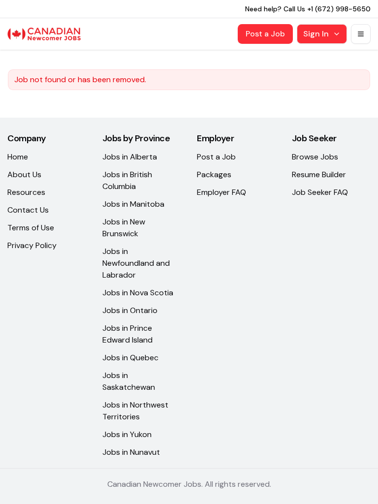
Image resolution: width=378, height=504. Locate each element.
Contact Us (28, 210)
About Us (24, 174)
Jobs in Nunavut (131, 452)
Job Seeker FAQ (320, 192)
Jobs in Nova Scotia (137, 292)
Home (17, 157)
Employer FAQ (221, 192)
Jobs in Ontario (130, 310)
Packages (214, 174)
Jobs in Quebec (130, 357)
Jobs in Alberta (129, 157)
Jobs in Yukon (127, 434)
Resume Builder (319, 174)
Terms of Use (30, 227)
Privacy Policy (32, 245)
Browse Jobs (315, 157)
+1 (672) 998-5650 (339, 8)
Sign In (316, 34)
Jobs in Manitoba (133, 204)
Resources (26, 192)
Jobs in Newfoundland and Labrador (136, 263)
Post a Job (265, 34)
